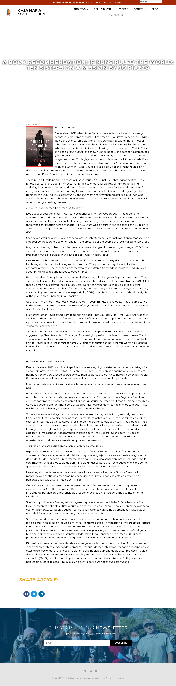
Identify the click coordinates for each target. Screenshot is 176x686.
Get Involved (102, 9)
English (146, 2)
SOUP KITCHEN (31, 12)
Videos (123, 9)
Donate (138, 9)
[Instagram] (91, 671)
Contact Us (116, 15)
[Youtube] (96, 671)
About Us (80, 9)
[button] (26, 594)
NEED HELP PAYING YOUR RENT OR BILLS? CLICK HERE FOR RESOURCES (88, 2)
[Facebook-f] (80, 671)
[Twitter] (85, 671)
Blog (155, 9)
